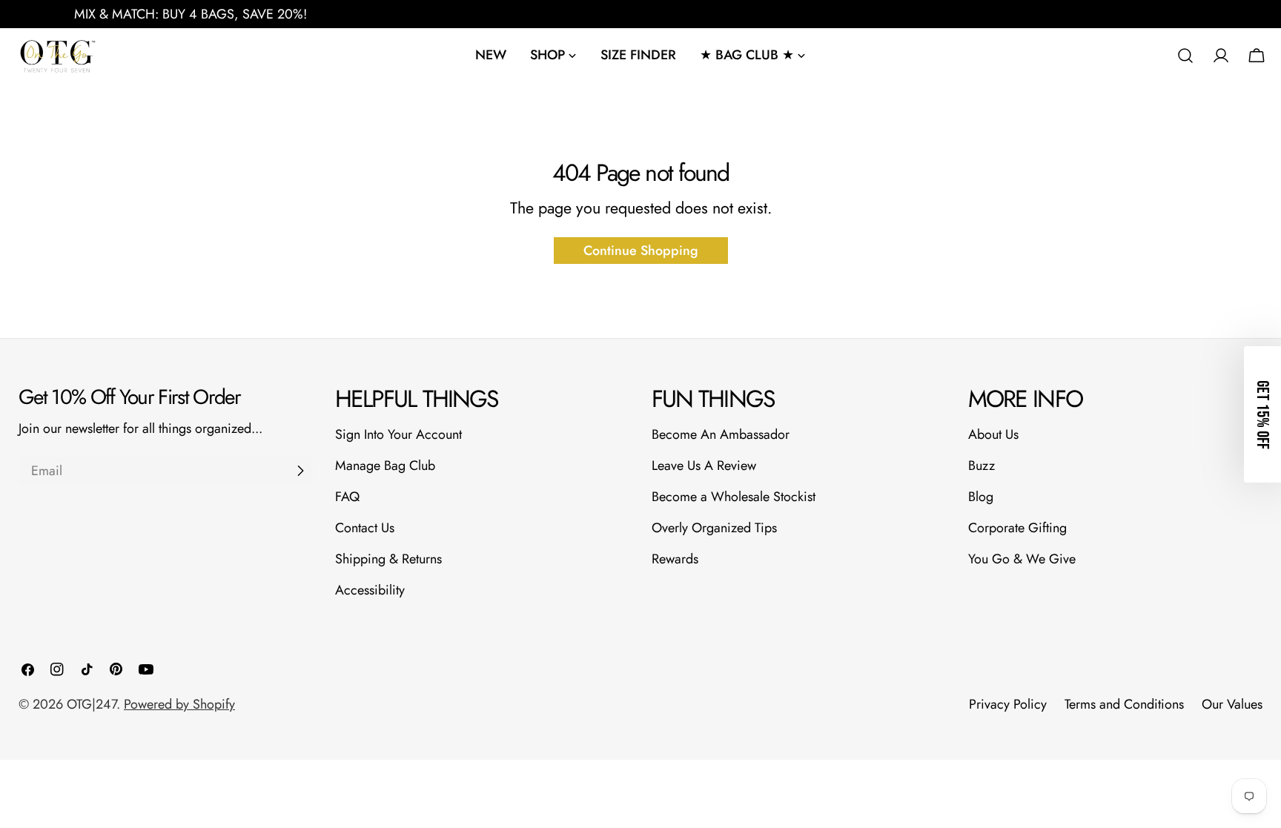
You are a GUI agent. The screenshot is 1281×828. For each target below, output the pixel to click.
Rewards (675, 559)
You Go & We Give (1022, 559)
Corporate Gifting (1017, 527)
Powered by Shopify (179, 704)
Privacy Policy (1008, 704)
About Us (993, 434)
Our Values (1232, 704)
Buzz (981, 465)
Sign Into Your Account (398, 434)
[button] (1262, 414)
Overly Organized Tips (714, 527)
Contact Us (364, 527)
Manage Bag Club (385, 465)
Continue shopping (640, 250)
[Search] (1185, 55)
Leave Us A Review (704, 465)
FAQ (347, 496)
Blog (980, 496)
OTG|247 (91, 704)
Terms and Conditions (1124, 704)
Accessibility (370, 590)
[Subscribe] (300, 471)
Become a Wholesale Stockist (733, 496)
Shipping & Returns (388, 559)
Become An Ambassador (721, 434)
